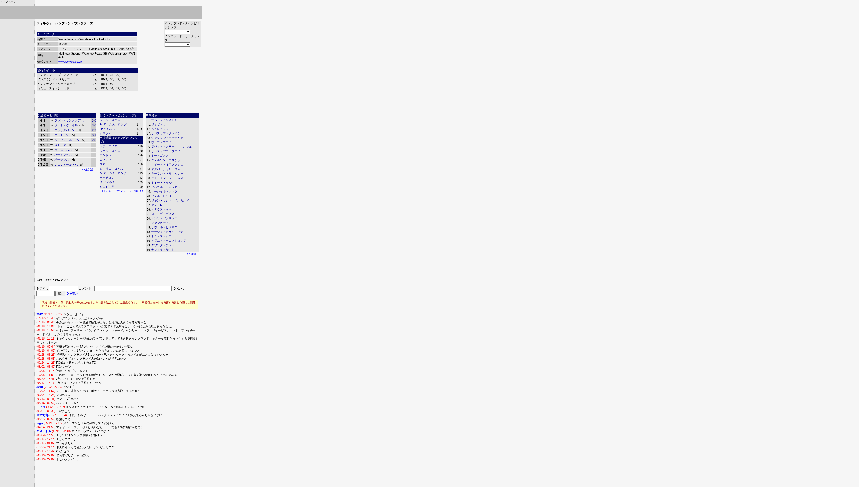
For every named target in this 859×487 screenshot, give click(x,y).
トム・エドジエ (161, 236)
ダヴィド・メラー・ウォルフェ (171, 146)
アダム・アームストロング (168, 240)
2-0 (94, 140)
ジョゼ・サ (107, 186)
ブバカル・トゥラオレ (165, 187)
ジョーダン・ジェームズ (167, 178)
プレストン (61, 135)
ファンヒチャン (161, 222)
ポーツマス (61, 159)
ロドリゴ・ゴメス (111, 168)
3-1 (94, 135)
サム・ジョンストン (164, 120)
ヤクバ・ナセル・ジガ (165, 169)
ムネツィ (105, 133)
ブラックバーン (64, 130)
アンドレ (105, 155)
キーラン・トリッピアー (167, 173)
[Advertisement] (119, 101)
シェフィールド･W (66, 140)
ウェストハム (63, 150)
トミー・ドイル (161, 182)
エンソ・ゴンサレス (164, 218)
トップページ (8, 1)
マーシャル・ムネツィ (165, 191)
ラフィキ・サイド (162, 249)
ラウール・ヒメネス (164, 227)
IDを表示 (72, 293)
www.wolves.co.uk (70, 61)
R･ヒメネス (107, 128)
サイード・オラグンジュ (167, 164)
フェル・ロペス (110, 120)
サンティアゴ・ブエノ (165, 151)
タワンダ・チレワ (162, 245)
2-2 (94, 130)
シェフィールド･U (66, 164)
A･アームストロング (113, 124)
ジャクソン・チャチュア (167, 137)
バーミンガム (63, 154)
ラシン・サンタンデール (70, 120)
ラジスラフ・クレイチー (167, 133)
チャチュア (107, 177)
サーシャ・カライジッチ (167, 231)
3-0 (94, 120)
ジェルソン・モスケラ (165, 160)
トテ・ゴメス (108, 146)
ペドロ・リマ (160, 128)
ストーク (60, 145)
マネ (103, 164)
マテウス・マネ (161, 209)
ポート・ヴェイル (66, 125)
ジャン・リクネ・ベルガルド (170, 200)
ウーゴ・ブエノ (161, 142)
